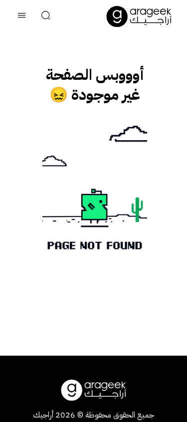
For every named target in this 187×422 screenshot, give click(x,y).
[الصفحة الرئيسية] (139, 16)
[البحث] (46, 16)
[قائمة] (22, 16)
